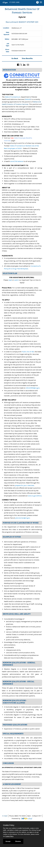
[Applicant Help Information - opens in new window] (37, 2)
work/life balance (16, 161)
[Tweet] (21, 65)
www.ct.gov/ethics (35, 496)
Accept (8, 841)
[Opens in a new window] (26, 818)
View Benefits (27, 58)
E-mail (4, 816)
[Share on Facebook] (18, 65)
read (10, 280)
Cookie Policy (9, 836)
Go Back (14, 58)
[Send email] (28, 65)
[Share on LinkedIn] (24, 65)
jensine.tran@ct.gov (22, 518)
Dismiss (18, 841)
